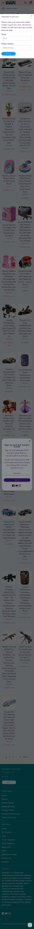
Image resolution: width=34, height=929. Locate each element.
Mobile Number (7, 44)
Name (3, 34)
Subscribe (8, 53)
